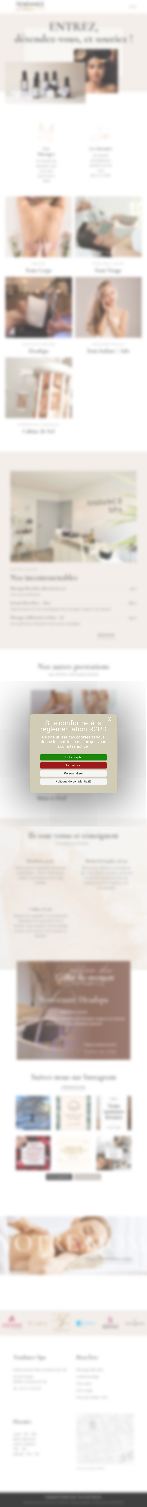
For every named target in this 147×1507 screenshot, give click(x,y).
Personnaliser (73, 773)
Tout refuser (73, 765)
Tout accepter (73, 757)
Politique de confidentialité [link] (73, 781)
